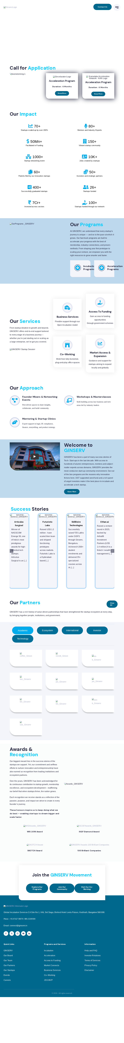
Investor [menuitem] (97, 630)
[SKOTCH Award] (35, 845)
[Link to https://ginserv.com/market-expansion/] (100, 343)
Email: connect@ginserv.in (15, 926)
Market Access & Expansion (100, 354)
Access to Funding (100, 311)
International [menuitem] (72, 630)
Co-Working (67, 354)
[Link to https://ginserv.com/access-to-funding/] (100, 302)
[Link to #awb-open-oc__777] (116, 7)
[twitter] (11, 933)
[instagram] (17, 933)
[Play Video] (35, 456)
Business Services (67, 317)
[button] (72, 491)
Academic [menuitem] (23, 630)
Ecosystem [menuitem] (47, 630)
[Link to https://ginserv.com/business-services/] (67, 307)
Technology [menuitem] (22, 639)
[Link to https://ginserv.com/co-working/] (67, 345)
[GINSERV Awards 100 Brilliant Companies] (89, 845)
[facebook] (6, 933)
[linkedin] (29, 933)
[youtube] (23, 933)
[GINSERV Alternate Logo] (16, 906)
